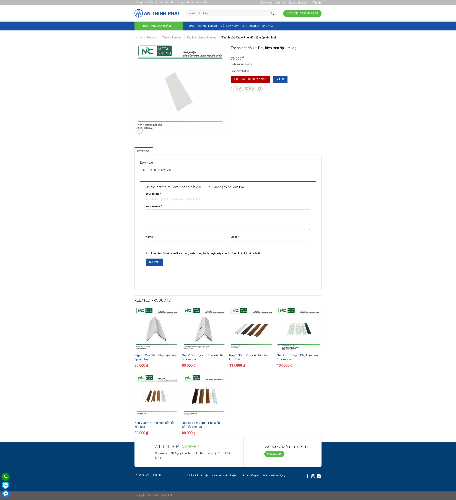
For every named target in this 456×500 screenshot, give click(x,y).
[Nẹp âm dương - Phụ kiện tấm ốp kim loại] (299, 329)
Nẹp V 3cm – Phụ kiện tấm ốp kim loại (154, 424)
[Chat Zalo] (5, 485)
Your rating (153, 193)
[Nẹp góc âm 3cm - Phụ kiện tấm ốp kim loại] (204, 396)
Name (150, 236)
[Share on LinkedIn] (260, 89)
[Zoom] (139, 130)
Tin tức (317, 2)
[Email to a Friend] (247, 89)
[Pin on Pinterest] (253, 89)
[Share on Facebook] (234, 89)
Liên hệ (280, 2)
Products (152, 37)
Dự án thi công (298, 2)
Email (235, 236)
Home (138, 37)
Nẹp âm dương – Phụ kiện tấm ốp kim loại (297, 357)
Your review (154, 206)
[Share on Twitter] (240, 89)
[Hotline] (5, 477)
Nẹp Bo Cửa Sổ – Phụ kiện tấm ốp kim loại (155, 357)
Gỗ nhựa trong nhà (261, 26)
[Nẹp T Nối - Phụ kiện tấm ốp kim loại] (251, 329)
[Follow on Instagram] (313, 477)
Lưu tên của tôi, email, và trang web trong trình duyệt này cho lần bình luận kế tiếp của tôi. (206, 253)
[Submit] (272, 14)
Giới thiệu (266, 2)
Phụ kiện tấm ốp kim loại (201, 37)
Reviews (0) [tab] (143, 151)
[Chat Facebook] (5, 493)
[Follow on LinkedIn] (319, 477)
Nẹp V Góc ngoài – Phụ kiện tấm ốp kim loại (203, 357)
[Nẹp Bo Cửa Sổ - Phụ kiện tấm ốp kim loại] (156, 329)
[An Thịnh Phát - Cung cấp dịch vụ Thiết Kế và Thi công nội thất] (157, 13)
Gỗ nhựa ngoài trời (233, 26)
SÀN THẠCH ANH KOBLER (203, 26)
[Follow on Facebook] (307, 477)
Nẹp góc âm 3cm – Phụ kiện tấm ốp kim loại (201, 424)
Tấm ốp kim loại (172, 37)
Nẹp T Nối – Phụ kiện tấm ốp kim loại (248, 357)
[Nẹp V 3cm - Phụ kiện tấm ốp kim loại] (156, 396)
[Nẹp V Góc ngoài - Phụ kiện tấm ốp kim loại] (204, 329)
